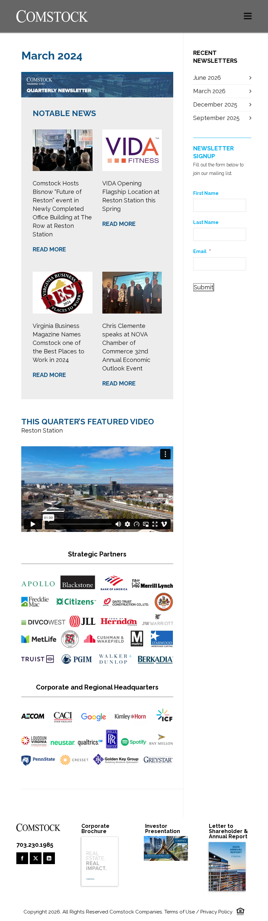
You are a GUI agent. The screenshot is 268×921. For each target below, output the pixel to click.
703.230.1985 (34, 844)
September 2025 (216, 117)
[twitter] (36, 858)
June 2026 (207, 77)
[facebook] (22, 858)
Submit (203, 287)
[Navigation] (248, 16)
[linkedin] (49, 858)
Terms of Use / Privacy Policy (198, 912)
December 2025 (215, 104)
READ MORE (49, 249)
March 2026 (209, 91)
